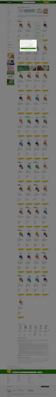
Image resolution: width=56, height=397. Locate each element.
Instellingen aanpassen (28, 46)
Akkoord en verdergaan (28, 48)
